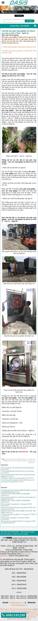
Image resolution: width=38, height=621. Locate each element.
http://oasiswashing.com (19, 605)
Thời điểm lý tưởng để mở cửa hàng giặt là (13, 478)
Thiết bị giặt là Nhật (27, 532)
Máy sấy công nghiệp (20, 534)
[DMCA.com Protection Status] (7, 538)
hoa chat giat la (5, 611)
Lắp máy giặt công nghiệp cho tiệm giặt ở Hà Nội (15, 518)
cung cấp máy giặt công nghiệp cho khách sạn (16, 459)
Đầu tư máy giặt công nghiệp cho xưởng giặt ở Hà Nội (16, 504)
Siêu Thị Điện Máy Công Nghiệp (21, 619)
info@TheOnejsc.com (16, 603)
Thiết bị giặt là (5, 609)
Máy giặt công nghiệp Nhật (10, 532)
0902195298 (15, 615)
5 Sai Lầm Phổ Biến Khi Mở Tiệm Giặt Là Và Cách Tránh (17, 471)
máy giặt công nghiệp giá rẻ (31, 461)
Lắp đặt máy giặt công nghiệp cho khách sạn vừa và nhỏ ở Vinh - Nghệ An (18, 32)
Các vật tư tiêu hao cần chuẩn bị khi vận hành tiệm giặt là (17, 468)
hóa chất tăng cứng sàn (24, 611)
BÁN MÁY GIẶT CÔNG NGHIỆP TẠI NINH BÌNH (15, 500)
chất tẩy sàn (14, 611)
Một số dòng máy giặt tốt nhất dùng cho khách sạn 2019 (19, 47)
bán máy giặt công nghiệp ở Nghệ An (18, 461)
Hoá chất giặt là (6, 534)
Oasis (6, 556)
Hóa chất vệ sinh (14, 609)
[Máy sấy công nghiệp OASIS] (19, 4)
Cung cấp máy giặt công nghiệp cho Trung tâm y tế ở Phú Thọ (19, 514)
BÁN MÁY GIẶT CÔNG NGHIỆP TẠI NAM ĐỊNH (15, 494)
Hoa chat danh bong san (27, 609)
